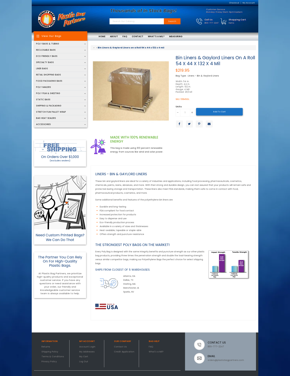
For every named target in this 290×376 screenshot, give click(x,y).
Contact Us (120, 346)
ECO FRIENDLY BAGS (47, 56)
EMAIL (211, 356)
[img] (223, 21)
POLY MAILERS (43, 87)
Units (179, 106)
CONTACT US (217, 342)
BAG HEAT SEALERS (46, 118)
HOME (102, 36)
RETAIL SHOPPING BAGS (48, 74)
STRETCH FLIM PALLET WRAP (51, 112)
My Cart (83, 356)
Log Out (83, 361)
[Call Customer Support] (201, 344)
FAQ (124, 36)
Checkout (234, 2)
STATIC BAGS (43, 99)
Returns (46, 346)
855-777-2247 (212, 23)
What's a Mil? (156, 351)
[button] (207, 21)
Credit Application (124, 351)
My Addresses (87, 351)
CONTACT (137, 36)
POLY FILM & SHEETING (48, 93)
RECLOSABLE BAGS (46, 50)
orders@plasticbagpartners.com (226, 360)
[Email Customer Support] (201, 358)
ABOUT (114, 36)
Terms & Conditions (53, 356)
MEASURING (176, 36)
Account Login (87, 346)
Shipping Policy (50, 351)
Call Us (209, 19)
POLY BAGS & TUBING (47, 43)
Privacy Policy (49, 361)
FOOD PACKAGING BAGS (49, 81)
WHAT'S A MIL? (156, 36)
